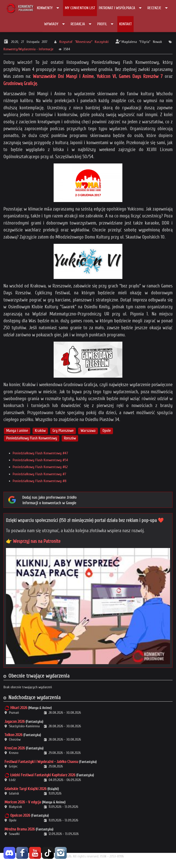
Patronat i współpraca (117, 8)
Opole (106, 431)
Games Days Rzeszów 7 (141, 76)
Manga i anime (17, 431)
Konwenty (45, 8)
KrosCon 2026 (15, 748)
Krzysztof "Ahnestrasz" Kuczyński (84, 42)
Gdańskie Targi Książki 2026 (26, 788)
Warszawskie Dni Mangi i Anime (63, 76)
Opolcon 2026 (20, 815)
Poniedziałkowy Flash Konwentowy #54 (40, 460)
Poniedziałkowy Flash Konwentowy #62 (40, 467)
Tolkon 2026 (13, 734)
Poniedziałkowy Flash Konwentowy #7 (39, 474)
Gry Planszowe (63, 431)
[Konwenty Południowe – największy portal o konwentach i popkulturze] (19, 8)
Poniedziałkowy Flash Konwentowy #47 (40, 453)
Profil (102, 24)
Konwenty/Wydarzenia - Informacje (28, 49)
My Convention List (80, 8)
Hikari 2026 (18, 707)
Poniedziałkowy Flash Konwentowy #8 (39, 481)
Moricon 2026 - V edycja (23, 802)
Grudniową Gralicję (20, 83)
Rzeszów (70, 438)
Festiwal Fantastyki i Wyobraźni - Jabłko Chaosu (41, 761)
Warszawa (88, 431)
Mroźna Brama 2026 (20, 829)
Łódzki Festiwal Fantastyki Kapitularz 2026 (42, 775)
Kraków (40, 431)
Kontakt (125, 24)
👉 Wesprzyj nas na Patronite (33, 541)
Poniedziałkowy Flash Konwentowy (31, 438)
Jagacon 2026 (15, 721)
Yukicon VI (106, 76)
